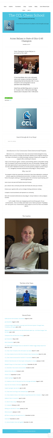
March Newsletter (9, 342)
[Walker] (26, 246)
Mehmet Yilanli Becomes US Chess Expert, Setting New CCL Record (21, 361)
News (10, 100)
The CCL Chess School (26, 15)
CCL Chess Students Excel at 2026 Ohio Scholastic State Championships (21, 354)
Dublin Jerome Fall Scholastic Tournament (15, 318)
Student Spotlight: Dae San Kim (12, 388)
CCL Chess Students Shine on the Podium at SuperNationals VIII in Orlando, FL (23, 395)
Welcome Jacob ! (8, 412)
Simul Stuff (7, 418)
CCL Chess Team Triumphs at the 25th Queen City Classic (18, 350)
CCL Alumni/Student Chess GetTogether (14, 422)
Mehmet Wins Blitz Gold (10, 371)
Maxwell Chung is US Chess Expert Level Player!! (16, 364)
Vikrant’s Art (8, 374)
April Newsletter (8, 339)
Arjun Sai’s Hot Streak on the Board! (13, 384)
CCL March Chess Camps (10, 401)
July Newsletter (8, 322)
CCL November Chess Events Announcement (15, 367)
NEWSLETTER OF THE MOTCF (12, 398)
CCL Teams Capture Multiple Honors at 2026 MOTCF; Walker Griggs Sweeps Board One (25, 345)
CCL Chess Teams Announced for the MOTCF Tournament (18, 357)
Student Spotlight (9, 378)
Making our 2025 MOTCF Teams (12, 408)
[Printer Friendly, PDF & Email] (8, 98)
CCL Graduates (8, 405)
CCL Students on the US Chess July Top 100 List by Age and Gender (20, 381)
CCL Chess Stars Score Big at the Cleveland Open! (16, 391)
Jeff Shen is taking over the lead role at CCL (15, 415)
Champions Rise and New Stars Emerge (14, 335)
